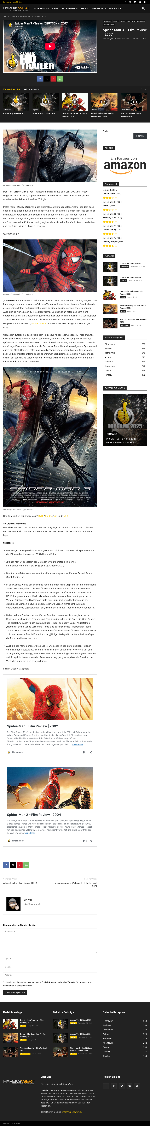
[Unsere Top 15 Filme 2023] (60, 1024)
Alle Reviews (41, 8)
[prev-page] (140, 89)
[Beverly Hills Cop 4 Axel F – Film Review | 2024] (104, 102)
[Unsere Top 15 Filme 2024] (46, 102)
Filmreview (131, 21)
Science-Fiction (109, 24)
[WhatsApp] (60, 79)
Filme (55, 8)
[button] (143, 8)
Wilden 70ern (39, 323)
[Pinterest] (53, 79)
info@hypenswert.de (72, 1111)
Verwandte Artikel (12, 89)
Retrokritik (141, 21)
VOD (66, 516)
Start (5, 16)
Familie (73, 1054)
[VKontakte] (140, 2)
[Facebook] (125, 2)
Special (36, 110)
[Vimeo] (135, 2)
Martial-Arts (126, 110)
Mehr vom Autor (31, 89)
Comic (12, 16)
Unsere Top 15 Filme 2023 (80, 1020)
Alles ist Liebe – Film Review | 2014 (20, 883)
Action (116, 21)
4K (55, 516)
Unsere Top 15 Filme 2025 (14, 113)
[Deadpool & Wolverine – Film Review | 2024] (75, 102)
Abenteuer (107, 21)
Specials (114, 8)
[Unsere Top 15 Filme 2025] (16, 102)
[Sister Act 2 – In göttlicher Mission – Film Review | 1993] (60, 1052)
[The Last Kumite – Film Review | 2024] (134, 102)
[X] (130, 2)
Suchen (106, 131)
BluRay (48, 516)
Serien (84, 8)
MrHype (110, 39)
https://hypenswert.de (32, 904)
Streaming (98, 8)
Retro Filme (68, 8)
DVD (40, 516)
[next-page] (145, 89)
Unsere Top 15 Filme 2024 (44, 113)
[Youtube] (144, 2)
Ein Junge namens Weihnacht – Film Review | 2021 (75, 884)
